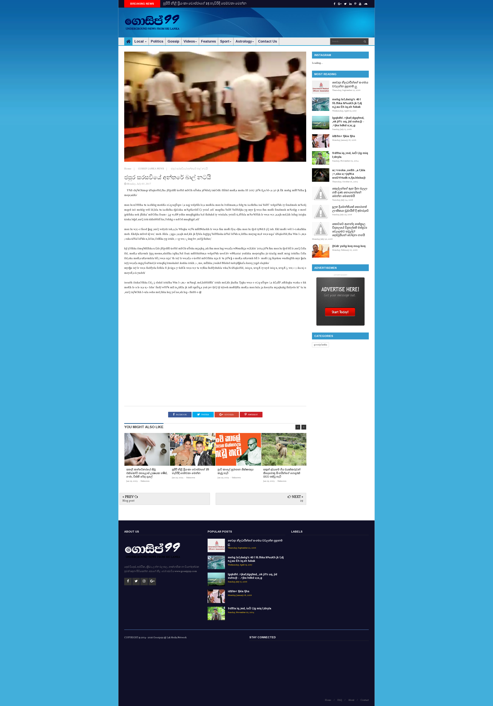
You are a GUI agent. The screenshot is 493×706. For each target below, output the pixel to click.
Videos (189, 41)
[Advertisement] (299, 19)
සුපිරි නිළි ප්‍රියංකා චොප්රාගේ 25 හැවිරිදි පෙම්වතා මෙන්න (204, 3)
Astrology (244, 41)
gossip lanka (320, 344)
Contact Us (267, 41)
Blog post (128, 501)
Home (128, 169)
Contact (365, 700)
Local (139, 41)
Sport (224, 41)
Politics (157, 41)
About (351, 700)
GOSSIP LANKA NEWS (151, 169)
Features (208, 41)
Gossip (173, 41)
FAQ (339, 700)
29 (301, 501)
